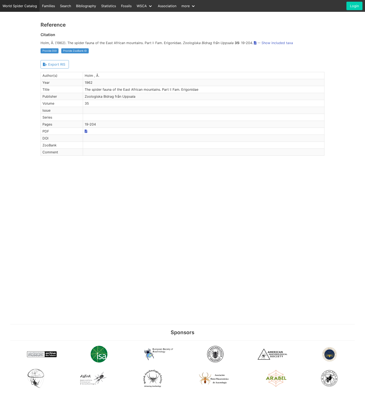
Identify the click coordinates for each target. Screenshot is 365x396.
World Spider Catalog (20, 6)
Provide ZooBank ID (75, 50)
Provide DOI (49, 50)
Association (167, 6)
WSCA (142, 6)
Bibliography (86, 6)
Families (48, 6)
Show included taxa (277, 43)
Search (65, 6)
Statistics (108, 6)
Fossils (126, 6)
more (185, 6)
